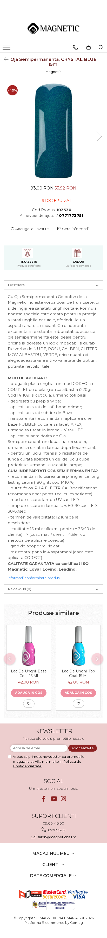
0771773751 (56, 830)
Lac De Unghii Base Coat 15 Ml (29, 673)
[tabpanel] (53, 131)
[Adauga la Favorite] (29, 704)
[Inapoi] (4, 59)
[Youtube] (53, 798)
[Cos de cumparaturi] (88, 47)
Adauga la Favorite (31, 228)
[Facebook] (43, 798)
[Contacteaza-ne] (75, 47)
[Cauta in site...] (101, 47)
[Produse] (7, 49)
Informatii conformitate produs (33, 578)
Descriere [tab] (16, 285)
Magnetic (53, 72)
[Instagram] (63, 798)
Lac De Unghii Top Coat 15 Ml (78, 673)
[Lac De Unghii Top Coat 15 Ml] (78, 645)
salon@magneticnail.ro (56, 837)
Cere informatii (75, 228)
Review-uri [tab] (19, 589)
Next (99, 136)
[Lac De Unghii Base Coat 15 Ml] (28, 645)
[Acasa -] (53, 28)
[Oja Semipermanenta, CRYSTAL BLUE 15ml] (53, 131)
